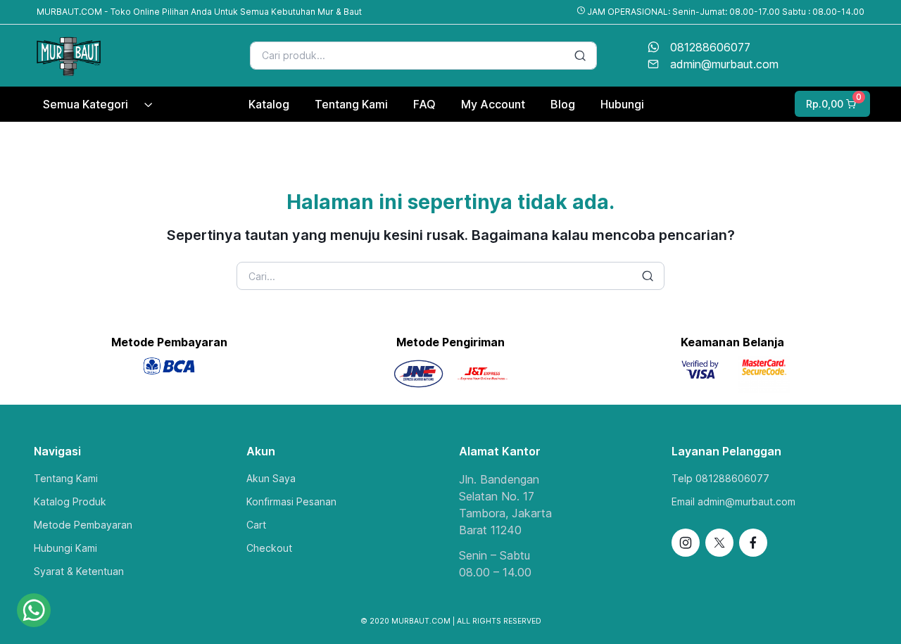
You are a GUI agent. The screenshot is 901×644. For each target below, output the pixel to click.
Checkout (269, 548)
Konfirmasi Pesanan (291, 501)
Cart (256, 525)
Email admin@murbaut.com (733, 501)
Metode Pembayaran (83, 525)
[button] (831, 104)
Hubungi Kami (65, 548)
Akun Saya (271, 478)
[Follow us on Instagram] (686, 543)
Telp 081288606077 (720, 478)
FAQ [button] (424, 104)
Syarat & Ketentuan (79, 571)
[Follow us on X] (719, 543)
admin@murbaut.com (724, 64)
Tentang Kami (66, 478)
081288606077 (710, 47)
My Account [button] (493, 104)
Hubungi (622, 104)
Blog (562, 104)
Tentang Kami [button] (351, 104)
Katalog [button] (268, 104)
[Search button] (580, 56)
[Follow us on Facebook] (753, 543)
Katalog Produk (70, 501)
